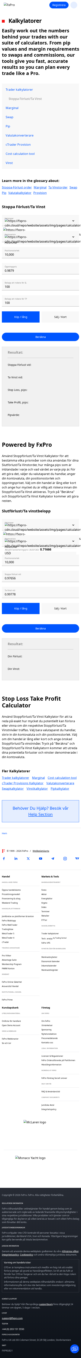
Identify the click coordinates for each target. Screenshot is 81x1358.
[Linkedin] (16, 858)
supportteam (46, 1304)
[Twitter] (28, 858)
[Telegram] (53, 858)
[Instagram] (65, 858)
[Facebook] (4, 858)
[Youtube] (40, 858)
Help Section (40, 814)
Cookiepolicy (26, 1254)
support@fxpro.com (12, 1318)
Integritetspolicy (10, 1254)
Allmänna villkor (70, 1251)
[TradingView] (77, 858)
